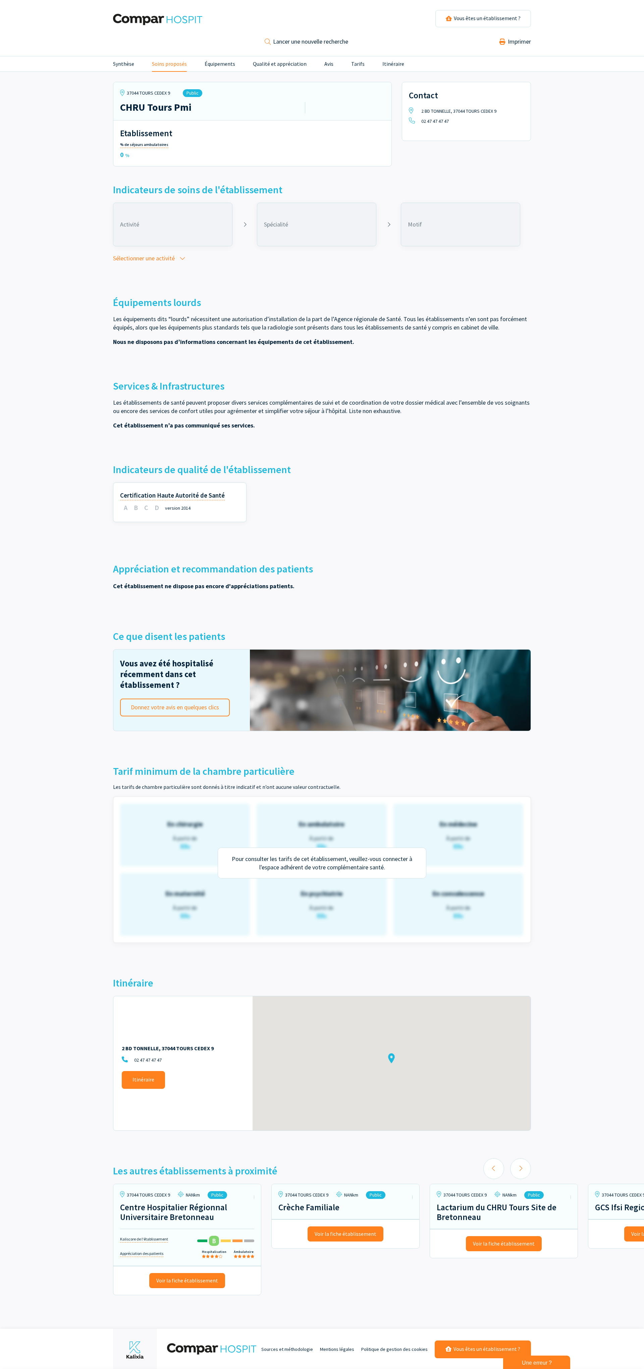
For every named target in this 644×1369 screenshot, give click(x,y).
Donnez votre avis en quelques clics (175, 707)
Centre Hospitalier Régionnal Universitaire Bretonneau (173, 1212)
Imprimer (518, 41)
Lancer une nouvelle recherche (310, 41)
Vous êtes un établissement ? (486, 1349)
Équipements (220, 63)
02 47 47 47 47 (434, 121)
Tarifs (358, 63)
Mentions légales (337, 1349)
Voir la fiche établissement (187, 1280)
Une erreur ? (537, 1363)
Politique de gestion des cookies (394, 1349)
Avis (328, 63)
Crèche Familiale (308, 1207)
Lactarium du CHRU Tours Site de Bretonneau (496, 1212)
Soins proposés (169, 63)
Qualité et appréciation (280, 63)
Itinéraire (393, 63)
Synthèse (123, 63)
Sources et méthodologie (287, 1349)
